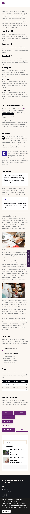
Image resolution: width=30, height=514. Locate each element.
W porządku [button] (6, 511)
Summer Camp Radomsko (15, 453)
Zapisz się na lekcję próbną (28, 258)
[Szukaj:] (15, 442)
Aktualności (14, 449)
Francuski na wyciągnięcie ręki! (16, 461)
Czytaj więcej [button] (23, 507)
